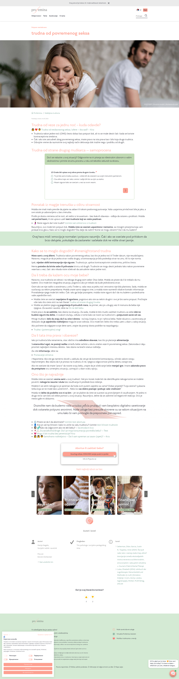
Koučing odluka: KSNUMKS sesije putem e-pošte (89, 454)
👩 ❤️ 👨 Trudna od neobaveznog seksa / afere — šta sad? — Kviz (62, 129)
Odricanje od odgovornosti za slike (101, 667)
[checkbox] (6, 656)
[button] (7, 635)
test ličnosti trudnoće (107, 425)
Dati (145, 10)
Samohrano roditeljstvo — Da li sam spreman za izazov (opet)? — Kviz (77, 436)
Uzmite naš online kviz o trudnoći (80, 223)
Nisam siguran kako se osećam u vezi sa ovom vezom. (75, 182)
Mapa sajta (119, 667)
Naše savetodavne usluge (125, 630)
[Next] (146, 494)
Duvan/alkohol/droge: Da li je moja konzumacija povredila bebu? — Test (74, 430)
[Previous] (33, 494)
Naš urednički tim (46, 562)
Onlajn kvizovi (36, 16)
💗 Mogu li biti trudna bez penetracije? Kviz (54, 433)
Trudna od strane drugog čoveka (84, 302)
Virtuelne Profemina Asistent (126, 634)
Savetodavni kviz (86, 427)
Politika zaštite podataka (78, 667)
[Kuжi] (39, 10)
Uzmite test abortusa (75, 422)
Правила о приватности (45, 635)
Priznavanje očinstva (43, 355)
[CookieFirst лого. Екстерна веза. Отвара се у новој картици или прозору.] (4, 637)
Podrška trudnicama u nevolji (126, 638)
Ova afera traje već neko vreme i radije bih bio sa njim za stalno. (79, 179)
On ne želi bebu (76, 308)
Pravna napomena (62, 667)
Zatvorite (108, 3)
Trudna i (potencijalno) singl (47, 329)
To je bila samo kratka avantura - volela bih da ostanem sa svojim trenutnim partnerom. (88, 176)
